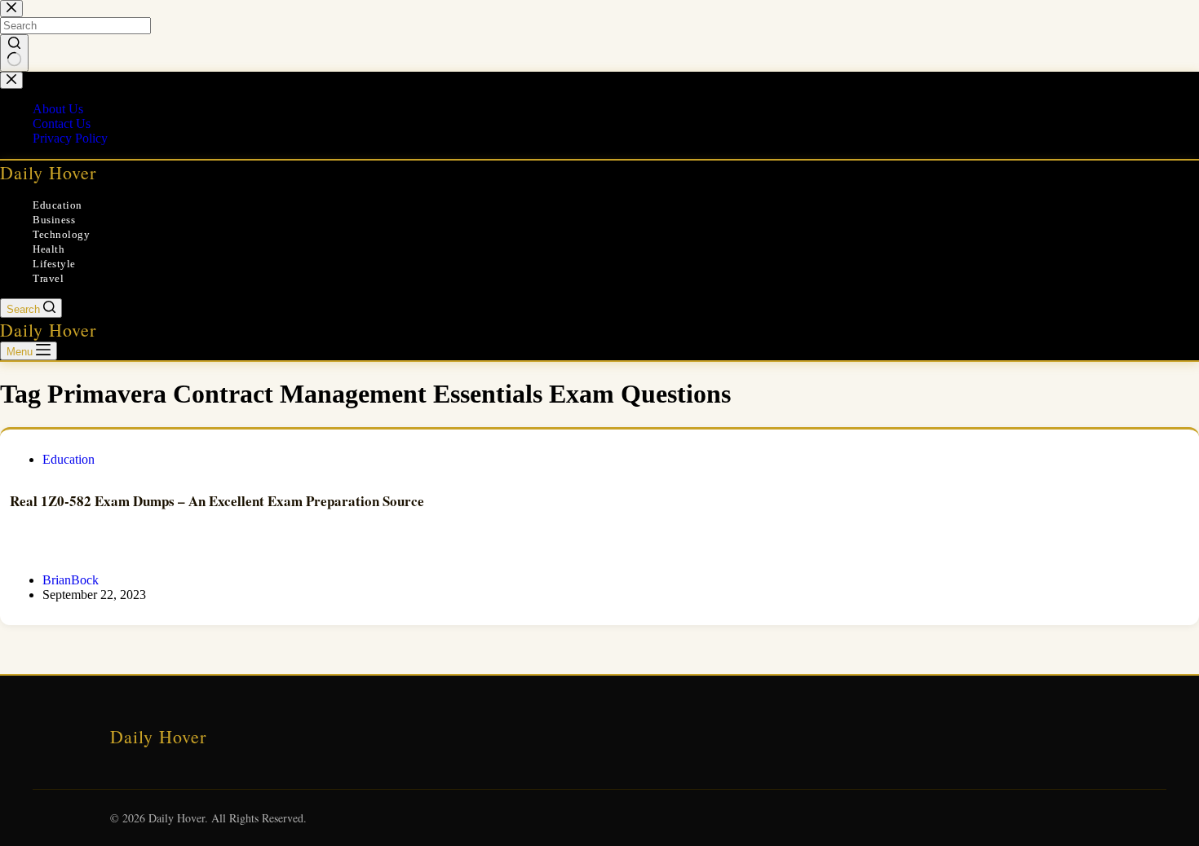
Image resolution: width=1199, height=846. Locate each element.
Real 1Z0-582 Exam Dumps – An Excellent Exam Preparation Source (217, 501)
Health (48, 249)
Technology (61, 234)
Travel (48, 278)
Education (57, 205)
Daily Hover (48, 172)
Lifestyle (54, 264)
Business (54, 220)
